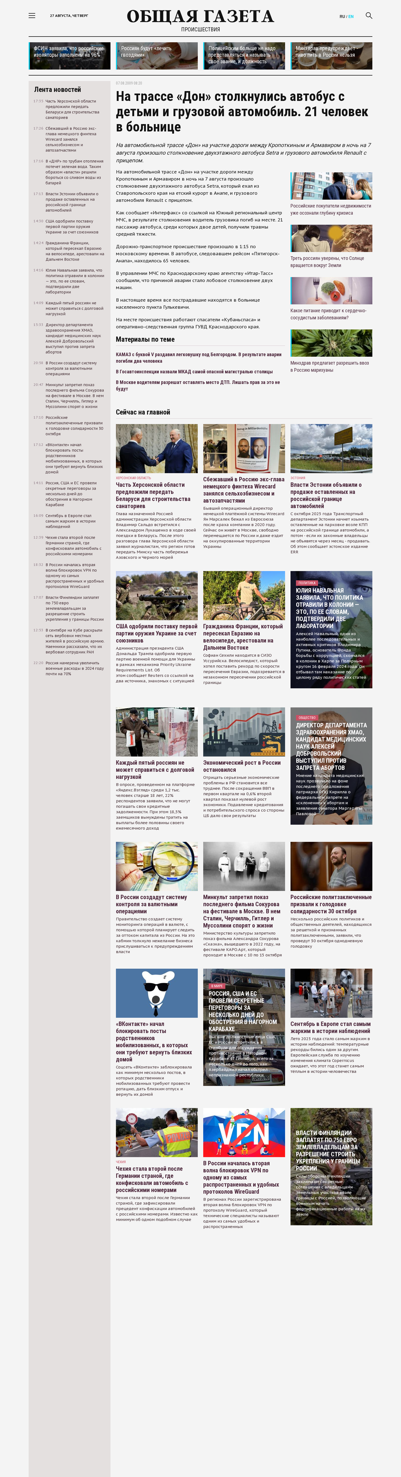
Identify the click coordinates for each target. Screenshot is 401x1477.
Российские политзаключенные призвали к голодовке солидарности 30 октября (331, 904)
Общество (307, 718)
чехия (121, 1162)
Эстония (298, 478)
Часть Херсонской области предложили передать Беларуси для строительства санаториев (153, 495)
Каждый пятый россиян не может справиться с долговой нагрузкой (155, 769)
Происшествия (200, 29)
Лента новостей (57, 89)
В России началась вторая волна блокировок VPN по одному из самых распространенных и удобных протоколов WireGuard (241, 1177)
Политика (307, 583)
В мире (217, 986)
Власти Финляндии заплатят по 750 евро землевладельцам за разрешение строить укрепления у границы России (328, 1151)
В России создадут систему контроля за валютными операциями (151, 904)
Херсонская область (133, 478)
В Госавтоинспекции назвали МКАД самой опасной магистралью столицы (194, 371)
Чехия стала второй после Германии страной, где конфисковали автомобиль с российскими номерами (152, 1179)
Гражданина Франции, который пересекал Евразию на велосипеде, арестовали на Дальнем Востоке (243, 637)
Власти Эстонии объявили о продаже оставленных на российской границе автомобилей (326, 495)
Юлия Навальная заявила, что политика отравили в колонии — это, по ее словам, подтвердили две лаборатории (329, 608)
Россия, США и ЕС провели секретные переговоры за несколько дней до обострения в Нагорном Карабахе (243, 1011)
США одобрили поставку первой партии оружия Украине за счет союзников (156, 633)
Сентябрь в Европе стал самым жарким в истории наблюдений (331, 1027)
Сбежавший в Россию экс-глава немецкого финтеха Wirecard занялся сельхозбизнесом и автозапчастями (244, 490)
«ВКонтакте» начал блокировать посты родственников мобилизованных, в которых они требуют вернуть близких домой (154, 1041)
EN (351, 16)
